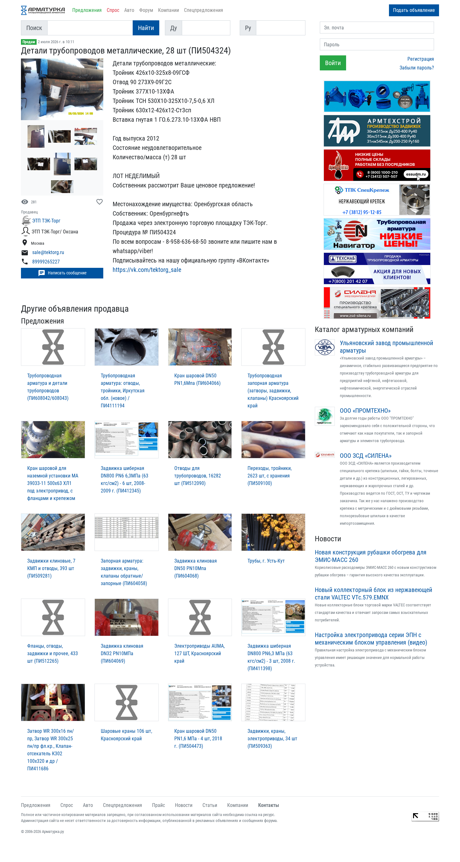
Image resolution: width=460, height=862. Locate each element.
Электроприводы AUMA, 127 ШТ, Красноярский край (199, 653)
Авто (129, 10)
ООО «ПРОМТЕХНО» (365, 410)
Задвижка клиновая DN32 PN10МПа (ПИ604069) (122, 653)
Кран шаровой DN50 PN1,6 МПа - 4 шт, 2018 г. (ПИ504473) (198, 738)
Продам (29, 42)
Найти (146, 28)
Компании (168, 10)
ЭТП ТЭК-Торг (46, 221)
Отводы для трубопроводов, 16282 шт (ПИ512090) (197, 475)
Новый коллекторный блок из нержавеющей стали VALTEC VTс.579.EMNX (373, 593)
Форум (146, 10)
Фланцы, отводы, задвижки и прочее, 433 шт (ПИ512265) (52, 653)
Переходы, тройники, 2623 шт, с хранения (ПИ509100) (270, 475)
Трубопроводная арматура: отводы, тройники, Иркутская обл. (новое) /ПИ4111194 (123, 391)
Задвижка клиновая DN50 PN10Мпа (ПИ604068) (195, 568)
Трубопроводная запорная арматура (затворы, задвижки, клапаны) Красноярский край (273, 391)
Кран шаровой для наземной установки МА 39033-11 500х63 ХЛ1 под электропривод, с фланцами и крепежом (52, 483)
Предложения (87, 10)
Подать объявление (414, 10)
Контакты (268, 805)
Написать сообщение (62, 273)
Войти (333, 63)
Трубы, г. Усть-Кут (266, 561)
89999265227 (46, 262)
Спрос (113, 10)
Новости (328, 538)
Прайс (158, 805)
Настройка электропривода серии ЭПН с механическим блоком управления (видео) (371, 638)
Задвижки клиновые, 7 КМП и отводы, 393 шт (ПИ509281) (51, 568)
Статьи (209, 805)
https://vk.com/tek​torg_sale (147, 269)
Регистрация (420, 59)
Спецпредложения (203, 10)
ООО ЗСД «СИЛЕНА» (365, 455)
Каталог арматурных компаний (364, 329)
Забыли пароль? (417, 68)
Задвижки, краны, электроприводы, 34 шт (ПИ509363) (272, 738)
